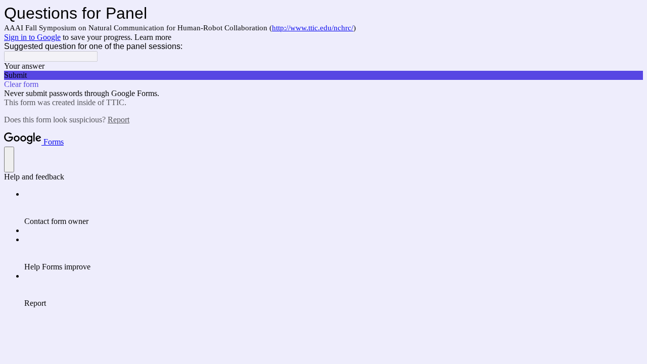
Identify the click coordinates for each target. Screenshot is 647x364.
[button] (323, 75)
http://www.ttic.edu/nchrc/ (312, 28)
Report (118, 119)
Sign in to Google (32, 37)
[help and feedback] (9, 159)
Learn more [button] (152, 37)
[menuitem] (333, 208)
